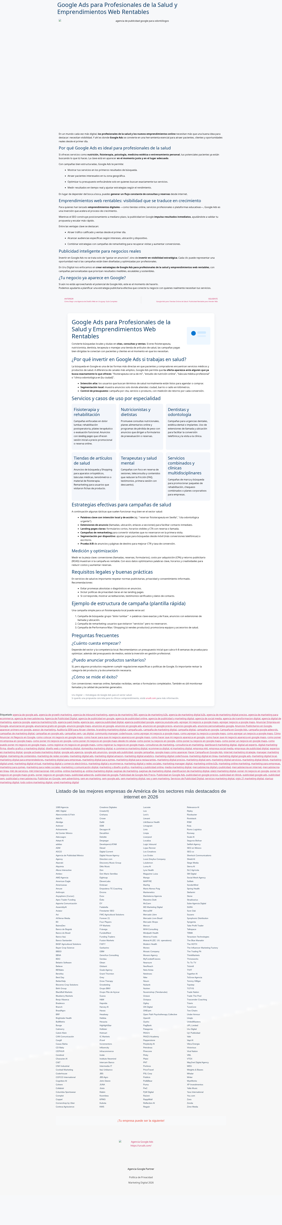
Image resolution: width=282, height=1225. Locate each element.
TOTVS (190, 988)
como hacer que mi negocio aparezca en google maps (236, 737)
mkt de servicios (19, 771)
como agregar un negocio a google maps (250, 733)
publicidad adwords (83, 774)
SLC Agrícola (193, 870)
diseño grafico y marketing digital (26, 748)
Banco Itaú (61, 937)
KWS (102, 1107)
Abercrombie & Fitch (65, 814)
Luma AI (147, 866)
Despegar (104, 840)
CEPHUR (60, 1051)
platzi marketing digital (223, 771)
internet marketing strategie (239, 752)
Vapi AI (190, 1040)
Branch (59, 1007)
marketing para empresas (265, 763)
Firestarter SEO (107, 911)
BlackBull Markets (64, 992)
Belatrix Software (64, 962)
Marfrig (146, 885)
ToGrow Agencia (194, 977)
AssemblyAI (61, 907)
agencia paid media (68, 722)
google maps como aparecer (171, 752)
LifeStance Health (151, 822)
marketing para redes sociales (43, 767)
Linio (145, 829)
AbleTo (59, 818)
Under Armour (193, 1014)
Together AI (192, 974)
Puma (146, 1084)
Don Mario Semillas (109, 874)
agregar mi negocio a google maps (198, 722)
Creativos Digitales (108, 807)
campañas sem (73, 733)
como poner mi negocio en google (52, 741)
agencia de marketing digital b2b (187, 714)
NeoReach (148, 966)
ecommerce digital (158, 748)
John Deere (105, 1081)
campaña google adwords (263, 729)
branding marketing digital (111, 729)
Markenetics (149, 892)
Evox (102, 896)
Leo (145, 811)
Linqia (146, 833)
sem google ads (111, 778)
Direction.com (106, 859)
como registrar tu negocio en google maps (120, 744)
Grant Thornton (107, 974)
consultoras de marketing (159, 744)
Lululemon (148, 863)
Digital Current (106, 851)
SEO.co (190, 851)
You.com (191, 1096)
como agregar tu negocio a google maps (203, 733)
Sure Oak (191, 911)
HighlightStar (105, 1025)
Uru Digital (192, 1029)
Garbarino (104, 948)
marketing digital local (264, 756)
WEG (189, 1066)
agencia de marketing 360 (123, 714)
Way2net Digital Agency (198, 1062)
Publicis (146, 1077)
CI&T (58, 1062)
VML (189, 1055)
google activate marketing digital (42, 752)
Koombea (104, 1096)
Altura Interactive (64, 870)
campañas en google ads (49, 733)
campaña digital (187, 729)
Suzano (190, 914)
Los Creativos (149, 851)
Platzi (145, 1059)
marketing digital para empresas (63, 759)
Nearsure (147, 962)
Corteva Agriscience (65, 1107)
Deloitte (103, 837)
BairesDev (60, 925)
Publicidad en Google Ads (171, 774)
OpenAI (146, 1018)
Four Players (105, 922)
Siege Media (193, 863)
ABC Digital (61, 811)
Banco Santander (64, 940)
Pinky (145, 1055)
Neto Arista (148, 970)
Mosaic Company (151, 951)
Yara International (195, 1092)
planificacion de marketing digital (190, 771)
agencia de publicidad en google (96, 718)
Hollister (103, 1029)
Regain (146, 1107)
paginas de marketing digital (155, 771)
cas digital (88, 733)
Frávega (103, 929)
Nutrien (146, 988)
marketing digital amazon (109, 756)
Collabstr (60, 1088)
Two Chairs (192, 1010)
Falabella (104, 907)
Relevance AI (193, 807)
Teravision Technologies (198, 937)
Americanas (61, 885)
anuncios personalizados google (216, 726)
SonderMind (192, 885)
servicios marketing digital (219, 778)
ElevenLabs (105, 881)
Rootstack (191, 818)
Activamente (61, 829)
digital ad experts (247, 744)
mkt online (56, 771)
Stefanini (191, 892)
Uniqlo (190, 1018)
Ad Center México (64, 833)
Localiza (147, 840)
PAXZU (146, 1033)
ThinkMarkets (193, 955)
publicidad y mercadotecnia (21, 778)
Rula (189, 826)
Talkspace (191, 929)
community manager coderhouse (113, 733)
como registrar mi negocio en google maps (71, 744)
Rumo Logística (194, 829)
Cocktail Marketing (64, 1070)
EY (101, 903)
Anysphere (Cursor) (65, 896)
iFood (102, 1040)
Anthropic (60, 892)
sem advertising (70, 778)
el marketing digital (181, 748)
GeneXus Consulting (109, 955)
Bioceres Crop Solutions (67, 985)
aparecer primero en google (15, 729)
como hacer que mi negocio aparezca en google (178, 737)
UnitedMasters (193, 1022)
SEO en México (194, 848)
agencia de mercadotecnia (29, 718)
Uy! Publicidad (193, 1033)
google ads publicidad (121, 752)
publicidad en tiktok (230, 774)
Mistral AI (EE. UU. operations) (157, 940)
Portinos (147, 1066)
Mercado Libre (150, 914)
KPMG (103, 1099)
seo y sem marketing (157, 778)
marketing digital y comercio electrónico (64, 763)
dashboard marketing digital (221, 744)
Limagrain (147, 826)
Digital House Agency (109, 855)
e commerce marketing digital (130, 748)
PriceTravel (148, 1070)
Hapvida (103, 1003)
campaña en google (208, 729)
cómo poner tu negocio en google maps (198, 741)
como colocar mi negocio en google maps (59, 737)
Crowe (103, 818)
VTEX (189, 1059)
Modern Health (150, 944)
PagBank (147, 1025)
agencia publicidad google (139, 722)
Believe (59, 966)
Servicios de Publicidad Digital (187, 778)
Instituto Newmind (108, 1059)
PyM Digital (148, 1092)
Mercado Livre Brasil (152, 918)
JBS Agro (104, 1077)
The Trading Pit (194, 951)
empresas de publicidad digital (252, 748)
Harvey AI (104, 1007)
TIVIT (189, 970)
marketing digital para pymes (98, 759)
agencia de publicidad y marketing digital (171, 718)
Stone (189, 896)
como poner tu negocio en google (156, 741)
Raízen (146, 1096)
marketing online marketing (234, 763)
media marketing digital (178, 767)
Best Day (60, 977)
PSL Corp (147, 1073)
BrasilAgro (60, 1010)
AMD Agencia (62, 877)
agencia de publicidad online (131, 718)
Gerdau (103, 959)
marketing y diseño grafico (114, 767)
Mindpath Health (150, 933)
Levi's (145, 814)
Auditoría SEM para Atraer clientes (76, 729)
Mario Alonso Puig (151, 888)
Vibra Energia (193, 1044)
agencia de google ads (25, 714)
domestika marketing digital (97, 748)
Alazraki (59, 863)
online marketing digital (99, 771)
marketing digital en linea (203, 756)
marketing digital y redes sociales (142, 763)
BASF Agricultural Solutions (68, 944)
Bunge (59, 1025)
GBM (102, 951)
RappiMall (147, 1099)
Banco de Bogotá (64, 929)
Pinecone (147, 1051)
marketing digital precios (171, 759)
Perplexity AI (149, 1044)
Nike (145, 977)
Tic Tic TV (191, 962)
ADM (58, 848)
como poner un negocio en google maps (244, 741)
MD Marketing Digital (153, 907)
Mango (146, 877)
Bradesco (60, 1003)
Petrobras (147, 1047)
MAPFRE (147, 881)
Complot (60, 1096)
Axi (57, 914)
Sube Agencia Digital (196, 903)
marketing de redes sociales (53, 756)
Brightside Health (64, 1018)
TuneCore (191, 1007)
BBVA (58, 955)
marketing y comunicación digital (79, 767)
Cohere (59, 1084)
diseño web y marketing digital (63, 748)
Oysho (146, 1022)
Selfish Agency (193, 844)
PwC (145, 1088)
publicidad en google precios (202, 774)
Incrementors (106, 1044)
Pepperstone (149, 1040)
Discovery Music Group (110, 863)
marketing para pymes (12, 767)
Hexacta (103, 1022)
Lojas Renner (149, 848)
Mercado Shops (150, 922)
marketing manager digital (177, 763)
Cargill (59, 1040)
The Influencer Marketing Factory (202, 948)
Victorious (191, 1047)
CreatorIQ (104, 811)
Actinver (59, 826)
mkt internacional (39, 771)
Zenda (190, 1103)
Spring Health (193, 888)
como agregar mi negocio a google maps (156, 733)
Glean (102, 962)
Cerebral (60, 1055)
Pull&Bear (147, 1081)
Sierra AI (191, 866)
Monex (146, 948)
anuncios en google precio (157, 726)
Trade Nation (193, 992)
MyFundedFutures (151, 959)
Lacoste (147, 807)
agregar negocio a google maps (237, 722)
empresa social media (221, 748)
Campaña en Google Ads (233, 729)
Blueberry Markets (64, 996)
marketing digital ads (81, 756)
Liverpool (147, 837)
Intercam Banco (107, 1062)
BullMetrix (60, 1022)
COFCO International (65, 1077)
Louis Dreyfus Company (154, 859)
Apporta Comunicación (66, 903)
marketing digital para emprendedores (21, 759)
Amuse (59, 888)
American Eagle (63, 881)
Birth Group (61, 988)
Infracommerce (107, 1051)
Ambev (59, 874)
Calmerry (60, 1029)
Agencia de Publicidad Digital (61, 718)
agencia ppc (87, 722)
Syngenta (191, 922)
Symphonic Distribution (197, 918)
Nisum (146, 981)
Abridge (59, 822)
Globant (103, 966)
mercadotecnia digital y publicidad (212, 767)
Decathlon (104, 833)
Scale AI (190, 837)
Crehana (104, 814)
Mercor (146, 925)
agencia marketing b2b (44, 722)
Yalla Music (192, 1088)
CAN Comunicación (65, 1036)
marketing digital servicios (226, 759)
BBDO (59, 951)
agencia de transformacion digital (241, 718)
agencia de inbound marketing (90, 714)
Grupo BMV (105, 988)
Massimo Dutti (149, 900)
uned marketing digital (66, 782)
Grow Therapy (106, 981)
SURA (190, 907)
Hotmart (103, 1033)
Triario (190, 1003)
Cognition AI (61, 1081)
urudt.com (151, 698)
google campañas (144, 752)
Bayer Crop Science (65, 948)
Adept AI (60, 840)
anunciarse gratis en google (50, 726)
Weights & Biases (195, 1070)
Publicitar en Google (49, 778)
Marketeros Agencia (152, 896)
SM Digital (191, 874)
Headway (104, 1014)
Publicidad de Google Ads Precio (137, 774)
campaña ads (134, 729)
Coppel (59, 1099)
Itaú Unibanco (106, 1070)
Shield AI (191, 859)
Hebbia (103, 1018)
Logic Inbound (149, 844)
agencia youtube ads (166, 722)
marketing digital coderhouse (171, 756)
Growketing (105, 985)
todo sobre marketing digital (36, 782)
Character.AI (61, 1059)
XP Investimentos (195, 1084)
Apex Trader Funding (65, 900)
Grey (102, 977)
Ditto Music (105, 866)
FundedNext (105, 933)
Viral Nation (192, 1051)
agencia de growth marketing (55, 714)
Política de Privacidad (141, 1177)
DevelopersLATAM (108, 844)
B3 (57, 922)
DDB (102, 826)
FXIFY (102, 944)
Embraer (104, 885)
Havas (102, 1010)
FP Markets (105, 925)
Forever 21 (105, 918)
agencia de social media (208, 718)
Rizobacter (192, 814)
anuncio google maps (79, 726)
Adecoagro (61, 837)
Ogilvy (146, 1003)
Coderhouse (61, 1073)
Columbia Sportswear (66, 1092)
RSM (189, 822)
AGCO (59, 851)
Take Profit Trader (195, 925)
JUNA (102, 1084)
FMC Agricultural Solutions (112, 914)
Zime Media (192, 1107)
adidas (59, 844)
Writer (190, 1077)
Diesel (102, 848)
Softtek (190, 881)
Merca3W (147, 911)
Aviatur (59, 911)
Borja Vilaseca (62, 999)
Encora (103, 892)
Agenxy (59, 859)
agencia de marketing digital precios (227, 714)
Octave (146, 996)
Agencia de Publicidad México (70, 855)
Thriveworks (192, 959)
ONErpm (147, 1010)
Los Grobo (148, 855)
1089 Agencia (62, 807)
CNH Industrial (62, 1066)
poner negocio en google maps (53, 774)
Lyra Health (148, 870)
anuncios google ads (185, 726)
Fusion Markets (107, 940)
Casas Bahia (62, 1044)
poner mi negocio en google (253, 771)
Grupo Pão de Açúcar (110, 992)
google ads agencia (72, 752)
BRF (58, 1014)
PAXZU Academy (151, 1036)
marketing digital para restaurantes (136, 759)
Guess (103, 996)
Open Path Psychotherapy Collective (160, 1014)
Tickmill (190, 966)
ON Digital (148, 1007)
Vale (189, 1036)
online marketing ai (74, 771)
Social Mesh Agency (196, 877)
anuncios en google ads (128, 726)
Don (101, 870)
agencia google (21, 722)
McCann (147, 903)
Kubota (103, 1103)
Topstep (190, 985)
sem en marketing (90, 778)
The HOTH (192, 944)
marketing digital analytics (139, 756)
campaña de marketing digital (160, 729)
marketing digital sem (198, 759)
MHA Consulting (150, 929)
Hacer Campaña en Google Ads (205, 752)
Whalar (190, 1073)
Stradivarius (192, 900)
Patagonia (148, 1029)
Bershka (59, 974)
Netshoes (147, 974)
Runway (190, 833)
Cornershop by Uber (65, 1103)
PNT (145, 1062)
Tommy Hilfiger (194, 981)
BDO (58, 959)
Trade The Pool (194, 996)
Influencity (104, 1047)
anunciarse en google (21, 726)
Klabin (102, 1092)
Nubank (146, 985)
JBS (101, 1073)
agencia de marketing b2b (153, 714)
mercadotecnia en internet (247, 767)
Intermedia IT (106, 1066)
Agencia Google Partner (141, 1169)
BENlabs (60, 970)
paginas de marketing (126, 771)
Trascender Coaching (197, 999)
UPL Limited (192, 1025)
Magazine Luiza (150, 874)
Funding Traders (107, 937)
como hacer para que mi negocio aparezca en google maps (117, 737)
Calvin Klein (61, 1033)
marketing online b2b (206, 763)
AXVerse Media (63, 918)
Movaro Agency (150, 955)
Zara (189, 1099)
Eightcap (104, 877)
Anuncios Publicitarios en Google (253, 726)
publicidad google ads (255, 774)
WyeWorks (192, 1081)
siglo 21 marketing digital (250, 778)
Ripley (190, 811)
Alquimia (60, 866)
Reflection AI (149, 1103)
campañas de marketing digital (17, 733)
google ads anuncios (95, 752)
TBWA (190, 933)
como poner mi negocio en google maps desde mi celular (104, 741)
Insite (102, 1055)
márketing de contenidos (22, 756)
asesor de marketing (44, 729)
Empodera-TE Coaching (111, 888)
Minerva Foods (150, 937)
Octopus (147, 999)
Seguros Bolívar (194, 840)
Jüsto (102, 1088)
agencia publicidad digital (109, 722)
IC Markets (105, 1036)
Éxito (102, 900)
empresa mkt (200, 748)
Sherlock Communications (199, 855)
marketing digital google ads (235, 756)
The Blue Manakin (195, 940)
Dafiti (102, 822)
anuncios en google (103, 726)
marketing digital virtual (27, 763)
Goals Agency (106, 970)
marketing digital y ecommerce (105, 763)
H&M (102, 999)
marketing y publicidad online (147, 767)
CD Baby (60, 1047)
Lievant (146, 818)
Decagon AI (105, 829)
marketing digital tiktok (255, 759)
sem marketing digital (133, 778)
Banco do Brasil (63, 933)
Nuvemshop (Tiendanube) (155, 992)
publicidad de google (106, 774)
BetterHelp (61, 981)
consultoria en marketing (189, 744)
